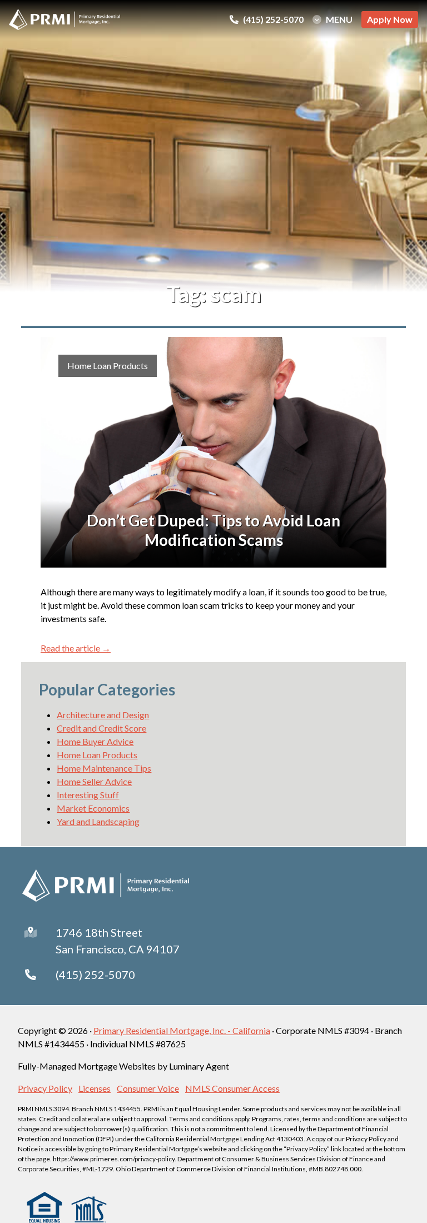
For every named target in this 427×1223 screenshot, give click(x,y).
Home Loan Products (107, 365)
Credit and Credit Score (101, 728)
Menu (339, 19)
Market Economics (93, 808)
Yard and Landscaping (98, 821)
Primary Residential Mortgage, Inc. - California (181, 1030)
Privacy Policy (45, 1088)
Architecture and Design (103, 714)
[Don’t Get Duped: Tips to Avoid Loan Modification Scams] (213, 452)
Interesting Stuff (88, 794)
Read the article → (76, 648)
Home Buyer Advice (95, 741)
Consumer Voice (148, 1088)
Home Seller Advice (94, 781)
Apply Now (390, 19)
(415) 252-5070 (95, 974)
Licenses (94, 1088)
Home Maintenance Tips (104, 768)
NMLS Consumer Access (232, 1088)
